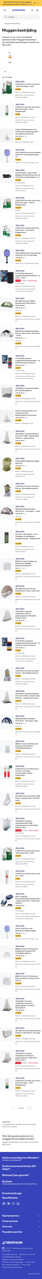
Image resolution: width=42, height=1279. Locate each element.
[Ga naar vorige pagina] (13, 1108)
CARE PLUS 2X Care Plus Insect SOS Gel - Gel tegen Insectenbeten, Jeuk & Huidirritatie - (27, 772)
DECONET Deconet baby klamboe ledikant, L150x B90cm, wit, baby (28, 1032)
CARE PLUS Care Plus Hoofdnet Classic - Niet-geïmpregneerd (27, 672)
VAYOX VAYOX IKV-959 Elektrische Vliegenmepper (25, 930)
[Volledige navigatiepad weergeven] (3, 23)
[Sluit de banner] (38, 3)
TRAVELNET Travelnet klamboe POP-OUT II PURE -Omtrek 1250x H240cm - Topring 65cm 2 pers (27, 696)
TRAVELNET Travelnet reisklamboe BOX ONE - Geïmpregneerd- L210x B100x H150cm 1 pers (26, 824)
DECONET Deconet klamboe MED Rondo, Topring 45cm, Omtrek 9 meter (27, 798)
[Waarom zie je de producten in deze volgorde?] (3, 77)
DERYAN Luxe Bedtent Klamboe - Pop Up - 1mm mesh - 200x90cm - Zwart (27, 333)
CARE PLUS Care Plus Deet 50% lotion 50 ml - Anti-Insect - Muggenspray (27, 230)
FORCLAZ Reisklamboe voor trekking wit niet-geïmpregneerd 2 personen (26, 413)
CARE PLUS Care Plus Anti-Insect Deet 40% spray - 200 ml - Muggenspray (27, 202)
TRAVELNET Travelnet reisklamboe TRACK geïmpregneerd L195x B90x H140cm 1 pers (25, 615)
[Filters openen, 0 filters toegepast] (5, 71)
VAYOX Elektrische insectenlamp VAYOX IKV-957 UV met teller (28, 254)
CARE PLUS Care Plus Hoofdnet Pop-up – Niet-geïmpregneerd (27, 487)
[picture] (7, 88)
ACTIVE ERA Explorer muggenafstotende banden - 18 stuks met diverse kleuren (27, 360)
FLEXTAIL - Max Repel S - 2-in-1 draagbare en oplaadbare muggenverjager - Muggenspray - (27, 537)
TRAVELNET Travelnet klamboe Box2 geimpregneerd (27, 389)
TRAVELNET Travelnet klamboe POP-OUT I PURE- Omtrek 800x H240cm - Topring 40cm (27, 436)
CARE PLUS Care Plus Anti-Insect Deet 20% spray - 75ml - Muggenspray (27, 1083)
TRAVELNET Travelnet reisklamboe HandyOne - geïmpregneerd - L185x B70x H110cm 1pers (26, 1057)
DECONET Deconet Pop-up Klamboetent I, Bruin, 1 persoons (27, 590)
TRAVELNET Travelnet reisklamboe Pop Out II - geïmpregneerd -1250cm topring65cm (25, 1004)
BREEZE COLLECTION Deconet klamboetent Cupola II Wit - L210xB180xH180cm (26, 951)
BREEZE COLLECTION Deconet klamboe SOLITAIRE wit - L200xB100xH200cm (26, 746)
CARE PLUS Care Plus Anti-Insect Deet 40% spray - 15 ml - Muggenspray (27, 109)
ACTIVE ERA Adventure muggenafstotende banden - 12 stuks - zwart (27, 275)
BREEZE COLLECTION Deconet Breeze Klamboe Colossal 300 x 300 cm (27, 978)
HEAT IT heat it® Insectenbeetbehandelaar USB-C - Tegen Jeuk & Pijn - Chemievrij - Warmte (28, 900)
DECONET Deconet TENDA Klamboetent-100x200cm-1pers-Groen (25, 303)
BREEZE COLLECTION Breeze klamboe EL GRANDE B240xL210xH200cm (26, 563)
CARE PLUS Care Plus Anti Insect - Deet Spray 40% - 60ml (27, 852)
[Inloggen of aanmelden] (32, 10)
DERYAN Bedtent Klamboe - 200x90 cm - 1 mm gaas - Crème (27, 510)
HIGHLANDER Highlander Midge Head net (27, 462)
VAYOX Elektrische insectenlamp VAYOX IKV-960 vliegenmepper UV (28, 155)
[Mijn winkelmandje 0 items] (37, 10)
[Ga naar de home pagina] (18, 10)
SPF (10, 62)
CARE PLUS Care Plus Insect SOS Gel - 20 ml (27, 875)
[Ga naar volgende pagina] (29, 1108)
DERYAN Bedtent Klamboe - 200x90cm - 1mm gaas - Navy (26, 720)
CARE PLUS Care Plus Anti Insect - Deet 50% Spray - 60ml (27, 85)
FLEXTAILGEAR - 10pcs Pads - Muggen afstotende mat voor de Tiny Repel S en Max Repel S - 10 (27, 175)
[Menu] (4, 10)
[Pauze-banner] (34, 3)
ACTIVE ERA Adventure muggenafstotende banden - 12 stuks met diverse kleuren (27, 643)
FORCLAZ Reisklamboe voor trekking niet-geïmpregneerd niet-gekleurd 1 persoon (26, 132)
